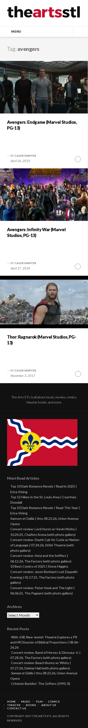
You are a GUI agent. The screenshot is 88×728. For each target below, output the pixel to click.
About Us (48, 705)
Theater (13, 705)
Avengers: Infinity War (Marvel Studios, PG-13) (36, 232)
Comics (54, 701)
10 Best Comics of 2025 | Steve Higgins (39, 566)
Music (26, 701)
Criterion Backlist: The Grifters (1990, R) (40, 684)
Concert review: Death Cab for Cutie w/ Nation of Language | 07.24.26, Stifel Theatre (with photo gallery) (44, 545)
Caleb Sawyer (25, 155)
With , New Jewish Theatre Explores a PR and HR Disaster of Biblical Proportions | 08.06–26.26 (45, 642)
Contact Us (16, 708)
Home (11, 701)
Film (39, 701)
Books (31, 705)
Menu (16, 31)
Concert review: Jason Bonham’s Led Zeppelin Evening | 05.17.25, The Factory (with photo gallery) (44, 577)
